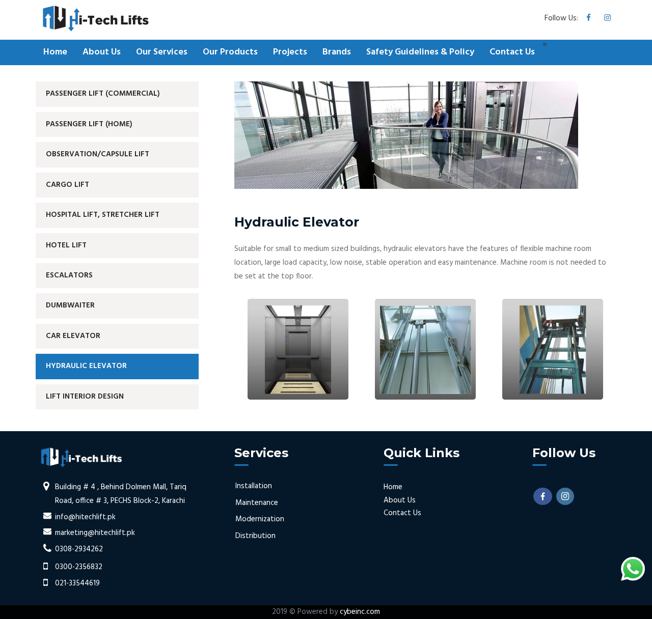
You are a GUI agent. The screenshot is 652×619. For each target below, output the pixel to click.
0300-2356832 (78, 567)
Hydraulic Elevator (86, 366)
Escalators (69, 275)
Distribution (255, 536)
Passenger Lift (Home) (89, 124)
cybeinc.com (360, 612)
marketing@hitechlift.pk (95, 533)
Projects (290, 52)
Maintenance (256, 503)
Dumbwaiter (70, 305)
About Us (102, 52)
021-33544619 (77, 583)
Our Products (230, 52)
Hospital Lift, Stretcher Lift (102, 215)
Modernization (259, 519)
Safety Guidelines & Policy (420, 52)
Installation (253, 486)
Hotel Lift (66, 245)
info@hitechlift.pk (85, 517)
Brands (336, 52)
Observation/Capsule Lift (97, 154)
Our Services (161, 52)
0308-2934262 (79, 549)
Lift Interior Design (85, 396)
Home (55, 52)
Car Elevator (73, 336)
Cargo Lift (67, 185)
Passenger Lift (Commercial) (103, 94)
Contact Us (512, 52)
